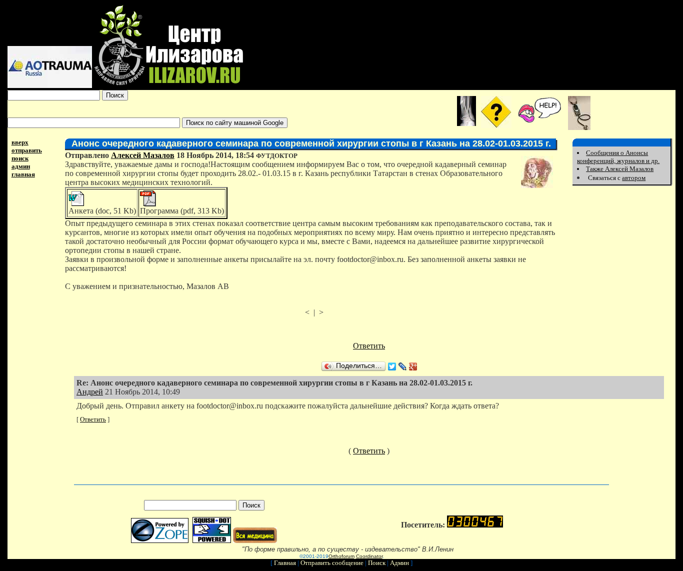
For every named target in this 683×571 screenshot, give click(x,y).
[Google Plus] (413, 366)
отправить (27, 150)
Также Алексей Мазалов (620, 168)
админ (21, 166)
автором (634, 178)
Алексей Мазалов (142, 155)
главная (23, 174)
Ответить (369, 346)
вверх (20, 142)
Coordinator (369, 556)
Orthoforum (341, 556)
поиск (20, 158)
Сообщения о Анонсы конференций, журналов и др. (618, 156)
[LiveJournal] (403, 366)
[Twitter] (392, 366)
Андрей (89, 392)
